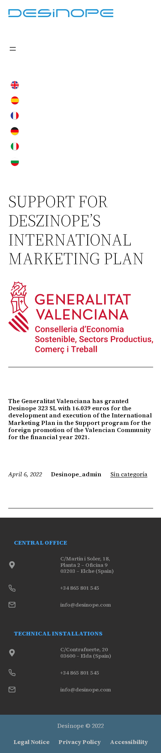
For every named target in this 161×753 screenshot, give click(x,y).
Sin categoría (129, 474)
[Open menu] (12, 48)
